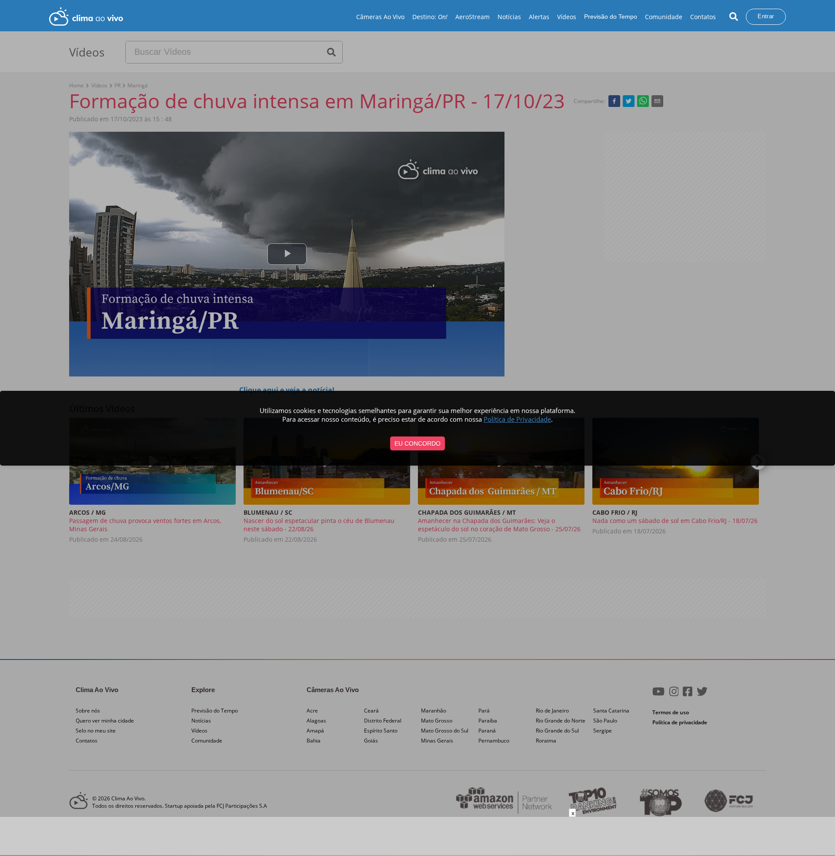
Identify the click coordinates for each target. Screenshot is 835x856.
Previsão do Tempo (610, 16)
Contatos (703, 17)
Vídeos (566, 17)
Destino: (430, 17)
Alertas (539, 17)
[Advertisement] (417, 836)
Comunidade (663, 17)
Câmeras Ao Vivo (380, 17)
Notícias (509, 17)
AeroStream (472, 17)
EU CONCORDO (417, 443)
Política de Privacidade (517, 419)
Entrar (766, 16)
